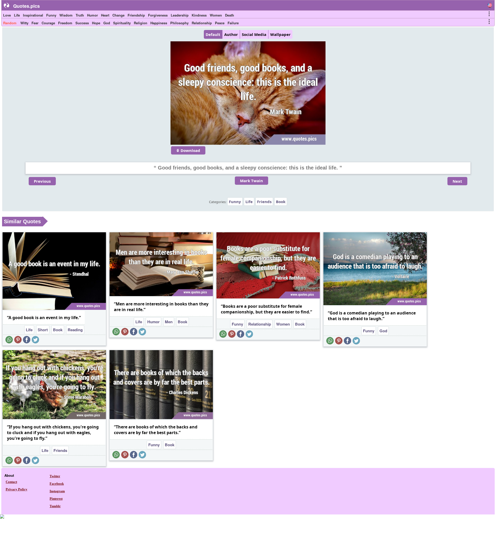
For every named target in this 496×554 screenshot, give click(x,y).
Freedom (65, 22)
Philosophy (179, 22)
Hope (96, 22)
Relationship (202, 22)
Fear (35, 22)
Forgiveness (158, 15)
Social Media (254, 34)
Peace (219, 22)
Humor (92, 15)
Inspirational (33, 15)
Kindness (199, 15)
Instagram (57, 491)
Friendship (136, 15)
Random (10, 22)
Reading (75, 330)
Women (216, 15)
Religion (140, 22)
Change (118, 15)
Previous (42, 181)
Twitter (55, 476)
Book (280, 201)
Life (17, 15)
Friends (264, 201)
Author (231, 34)
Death (229, 15)
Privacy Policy (16, 489)
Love (7, 15)
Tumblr (55, 506)
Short (43, 330)
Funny (51, 15)
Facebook (57, 484)
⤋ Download (188, 150)
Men (169, 322)
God (106, 22)
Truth (80, 15)
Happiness (158, 22)
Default (213, 34)
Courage (48, 22)
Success (82, 22)
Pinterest (56, 499)
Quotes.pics (26, 6)
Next (457, 181)
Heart (105, 15)
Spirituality (122, 22)
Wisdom (66, 15)
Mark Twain (251, 180)
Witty (24, 22)
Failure (233, 22)
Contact (11, 482)
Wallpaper (280, 34)
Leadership (180, 15)
